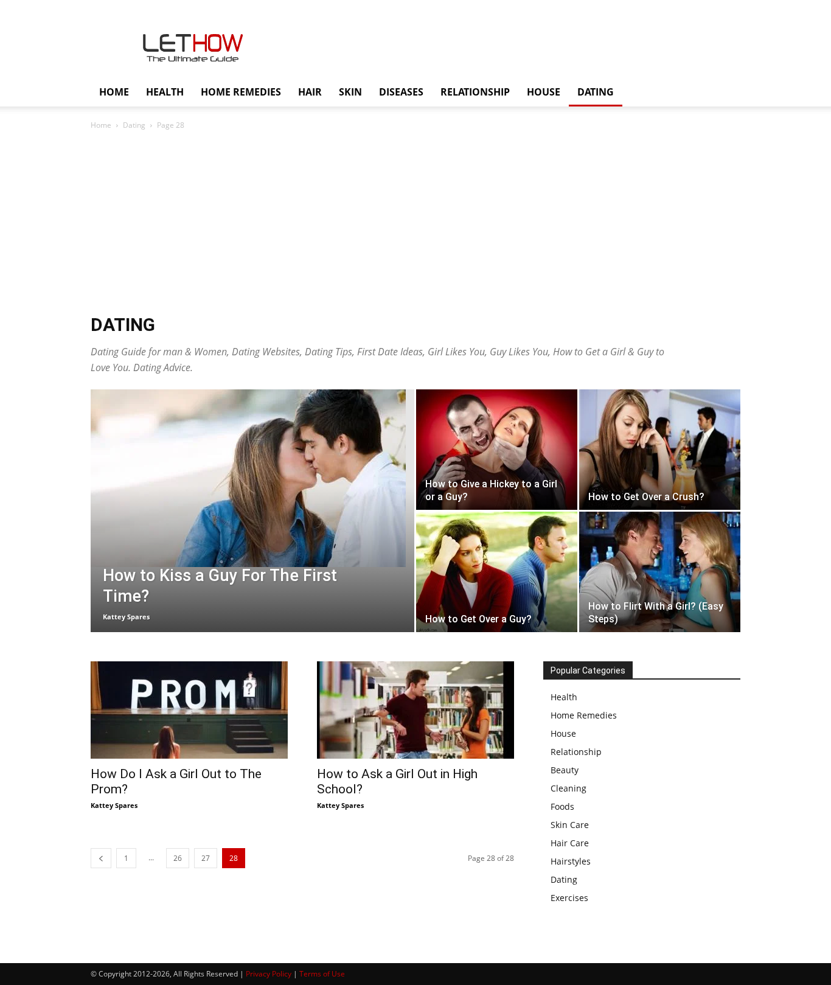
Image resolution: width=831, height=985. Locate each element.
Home (101, 125)
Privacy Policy (268, 974)
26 (177, 858)
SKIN (350, 92)
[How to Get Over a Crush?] (659, 449)
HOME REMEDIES (241, 92)
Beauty (565, 770)
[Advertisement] (415, 223)
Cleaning (568, 788)
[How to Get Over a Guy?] (496, 572)
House (563, 733)
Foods (562, 806)
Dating (134, 125)
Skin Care (570, 824)
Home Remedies (584, 715)
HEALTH (165, 92)
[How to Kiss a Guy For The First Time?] (252, 478)
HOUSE (543, 92)
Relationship (576, 751)
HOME (114, 92)
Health (564, 697)
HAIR (310, 92)
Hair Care (570, 843)
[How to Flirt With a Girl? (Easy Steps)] (659, 572)
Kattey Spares (126, 616)
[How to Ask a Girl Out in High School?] (415, 710)
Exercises (569, 897)
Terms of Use (322, 974)
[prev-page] (101, 858)
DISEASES (401, 92)
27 (205, 858)
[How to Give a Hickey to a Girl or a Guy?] (496, 449)
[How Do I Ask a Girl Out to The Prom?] (189, 710)
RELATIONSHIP (475, 92)
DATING (595, 92)
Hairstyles (571, 861)
